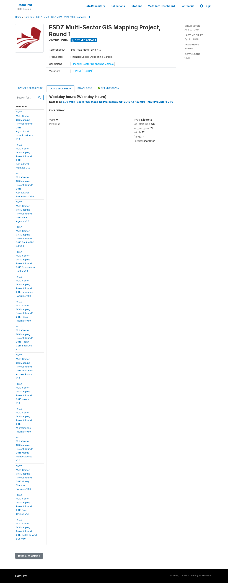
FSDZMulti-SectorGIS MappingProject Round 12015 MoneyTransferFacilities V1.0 (24, 478)
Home (18, 17)
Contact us (187, 6)
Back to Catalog (30, 555)
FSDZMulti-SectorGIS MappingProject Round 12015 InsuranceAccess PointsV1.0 (24, 367)
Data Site (29, 17)
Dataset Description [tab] (30, 88)
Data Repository (95, 6)
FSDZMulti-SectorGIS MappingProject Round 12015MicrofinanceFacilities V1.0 (24, 420)
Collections (118, 6)
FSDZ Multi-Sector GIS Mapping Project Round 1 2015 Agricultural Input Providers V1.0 (117, 101)
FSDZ (39, 17)
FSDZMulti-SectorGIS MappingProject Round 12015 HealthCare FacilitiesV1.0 (24, 338)
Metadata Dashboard (161, 6)
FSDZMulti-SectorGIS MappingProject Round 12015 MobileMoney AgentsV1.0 (24, 449)
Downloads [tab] (84, 88)
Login (207, 6)
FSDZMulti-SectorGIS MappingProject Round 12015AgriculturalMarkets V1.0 (24, 156)
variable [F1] (83, 17)
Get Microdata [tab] (109, 88)
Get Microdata (85, 40)
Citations (136, 6)
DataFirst (24, 5)
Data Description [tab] (60, 88)
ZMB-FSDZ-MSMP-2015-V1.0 (59, 17)
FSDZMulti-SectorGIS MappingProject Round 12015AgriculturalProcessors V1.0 (25, 185)
